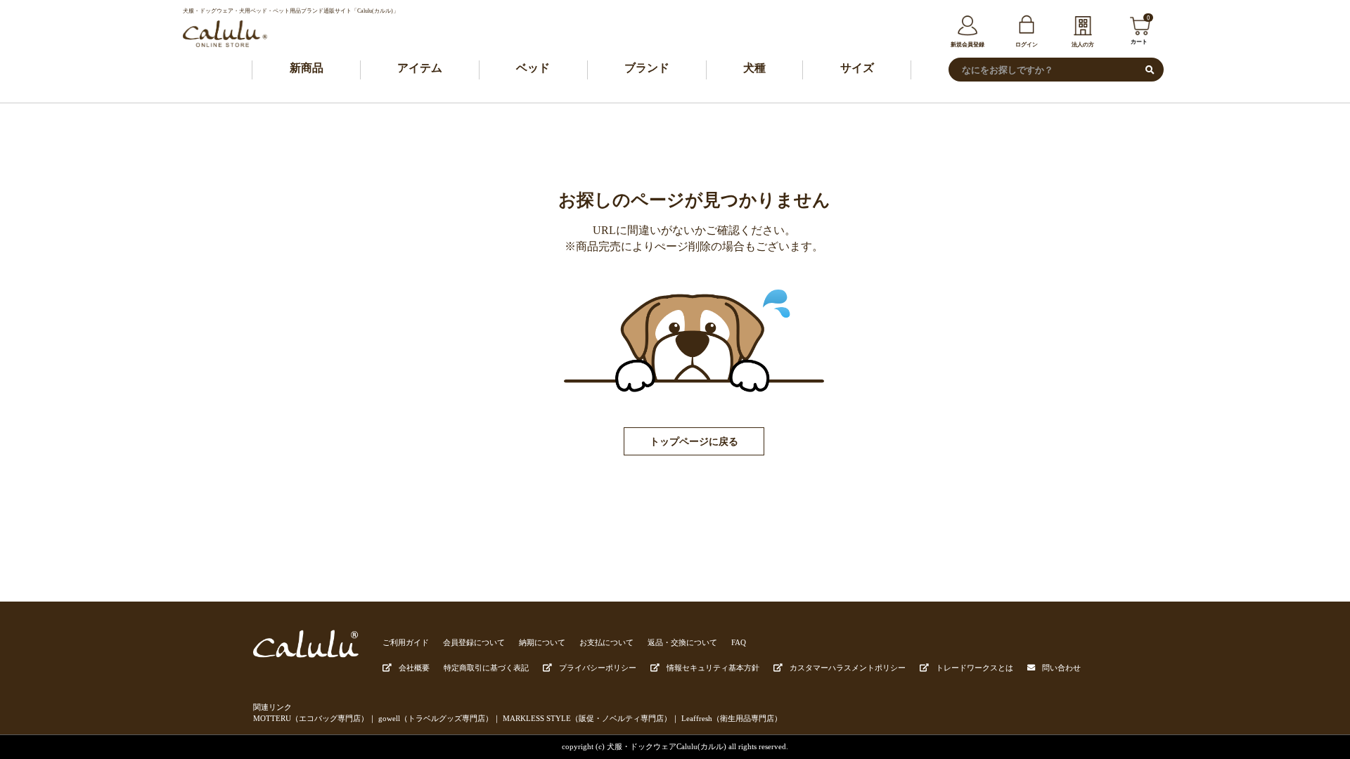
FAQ (738, 642)
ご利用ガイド (405, 642)
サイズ (857, 68)
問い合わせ (1061, 667)
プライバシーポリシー (597, 667)
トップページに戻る (694, 441)
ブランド (646, 68)
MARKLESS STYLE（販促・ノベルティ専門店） (587, 718)
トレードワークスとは (974, 667)
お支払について (606, 642)
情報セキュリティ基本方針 (713, 667)
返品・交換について (682, 642)
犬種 (754, 68)
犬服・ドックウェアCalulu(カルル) (666, 746)
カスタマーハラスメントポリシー (848, 667)
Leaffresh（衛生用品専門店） (731, 718)
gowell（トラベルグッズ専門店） (435, 718)
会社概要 (414, 667)
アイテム (419, 68)
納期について (542, 642)
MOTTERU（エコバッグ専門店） (310, 718)
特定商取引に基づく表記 (486, 667)
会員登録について (474, 642)
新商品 (306, 68)
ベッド (533, 68)
